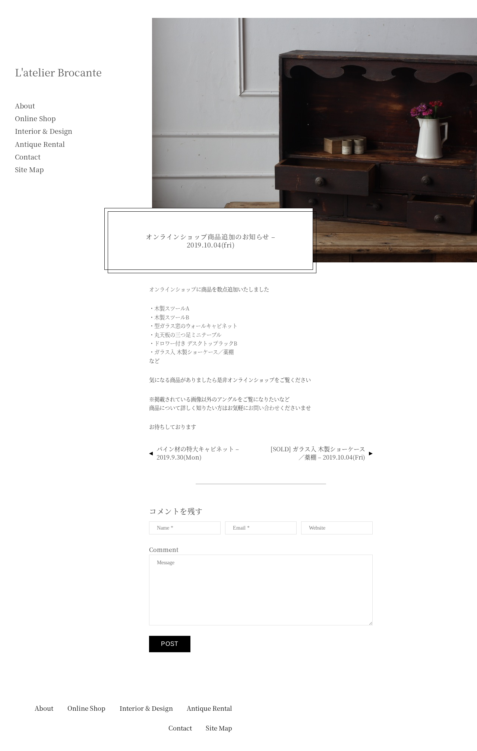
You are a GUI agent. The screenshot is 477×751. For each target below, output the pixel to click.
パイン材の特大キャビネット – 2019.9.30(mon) (198, 453)
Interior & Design (43, 131)
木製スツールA (171, 308)
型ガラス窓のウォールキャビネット (195, 325)
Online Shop (35, 118)
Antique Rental (40, 144)
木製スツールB (171, 317)
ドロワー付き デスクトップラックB (195, 343)
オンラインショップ (172, 289)
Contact (28, 156)
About (25, 105)
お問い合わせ (263, 407)
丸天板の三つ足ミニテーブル (187, 334)
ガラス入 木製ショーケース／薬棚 (194, 352)
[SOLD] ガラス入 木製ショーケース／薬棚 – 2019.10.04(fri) (318, 453)
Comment (164, 549)
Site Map (29, 169)
